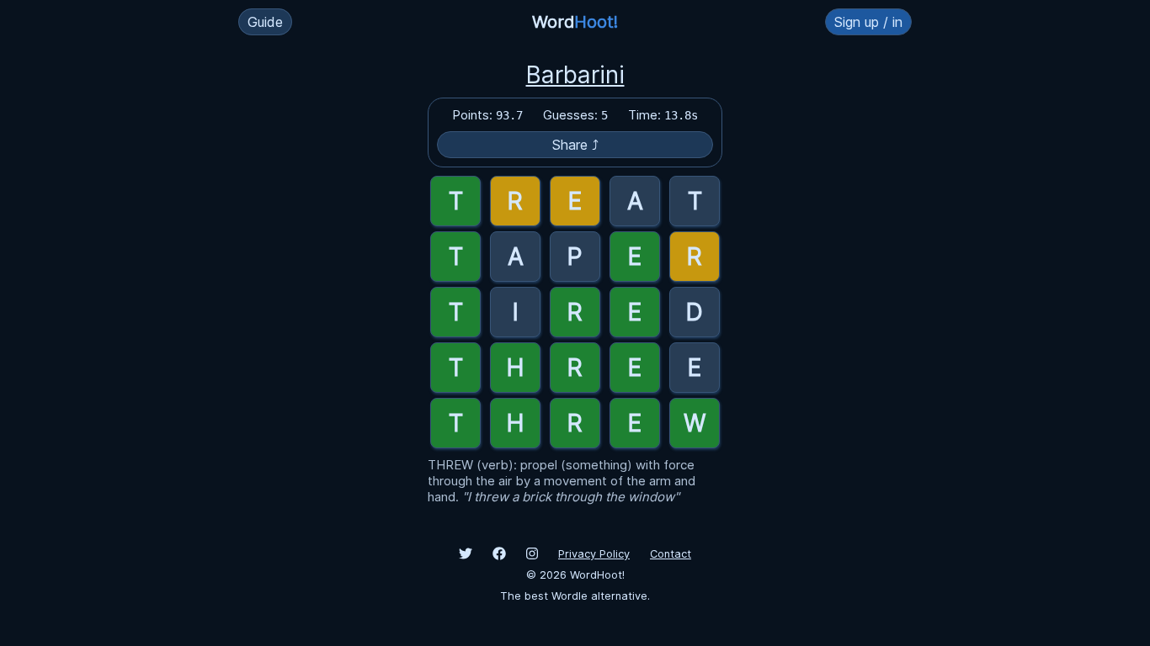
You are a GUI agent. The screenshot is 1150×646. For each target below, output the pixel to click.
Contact (670, 554)
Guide (265, 21)
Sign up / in (868, 21)
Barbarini (575, 75)
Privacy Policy (594, 554)
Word (575, 22)
